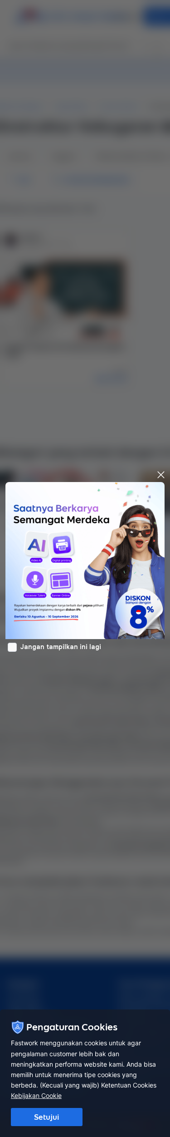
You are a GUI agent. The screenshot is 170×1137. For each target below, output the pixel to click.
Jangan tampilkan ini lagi (60, 647)
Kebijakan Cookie (36, 1095)
